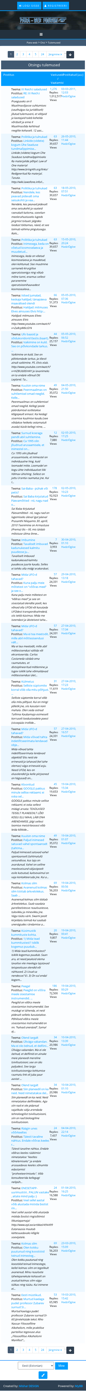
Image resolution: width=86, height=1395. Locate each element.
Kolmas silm (29, 883)
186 (54, 986)
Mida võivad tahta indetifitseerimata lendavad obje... (29, 741)
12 (55, 433)
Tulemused (54, 42)
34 (55, 1037)
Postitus (8, 75)
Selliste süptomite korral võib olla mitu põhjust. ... (30, 689)
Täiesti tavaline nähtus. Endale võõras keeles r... (30, 1140)
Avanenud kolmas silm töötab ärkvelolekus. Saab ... (29, 891)
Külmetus (27, 681)
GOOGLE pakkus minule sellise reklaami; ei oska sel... (28, 792)
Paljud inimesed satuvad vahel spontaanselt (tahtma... (29, 844)
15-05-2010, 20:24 (68, 241)
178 (54, 488)
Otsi (42, 42)
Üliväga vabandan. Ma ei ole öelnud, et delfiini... (29, 1044)
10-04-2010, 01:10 (68, 1086)
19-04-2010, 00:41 (68, 932)
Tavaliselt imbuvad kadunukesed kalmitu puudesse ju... (29, 548)
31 (55, 681)
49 (55, 385)
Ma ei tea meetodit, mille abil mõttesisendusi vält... (30, 638)
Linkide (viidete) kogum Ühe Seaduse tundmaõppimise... (27, 145)
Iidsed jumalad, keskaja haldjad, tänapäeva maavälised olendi (29, 299)
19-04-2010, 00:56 (68, 884)
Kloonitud (27, 784)
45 (55, 784)
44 (55, 334)
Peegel (25, 986)
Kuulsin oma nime (33, 385)
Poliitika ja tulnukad (34, 137)
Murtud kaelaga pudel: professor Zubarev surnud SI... (27, 1303)
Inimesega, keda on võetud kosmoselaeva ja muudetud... (30, 248)
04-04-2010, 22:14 (68, 1130)
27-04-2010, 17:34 (68, 627)
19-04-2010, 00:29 (68, 987)
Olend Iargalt (29, 1038)
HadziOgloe (68, 96)
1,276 (53, 89)
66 (55, 295)
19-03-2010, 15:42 (68, 1296)
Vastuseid (57, 75)
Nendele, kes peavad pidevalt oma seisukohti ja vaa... (25, 196)
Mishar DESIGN (29, 1386)
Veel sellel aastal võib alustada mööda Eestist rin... (29, 1204)
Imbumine (28, 540)
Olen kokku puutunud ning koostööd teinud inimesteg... (28, 1251)
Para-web (32, 42)
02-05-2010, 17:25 (68, 434)
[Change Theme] (43, 1375)
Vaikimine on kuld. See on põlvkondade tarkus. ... (29, 346)
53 (55, 1294)
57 (55, 574)
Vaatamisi (57, 83)
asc (80, 75)
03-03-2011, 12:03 (68, 91)
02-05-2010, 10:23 (68, 490)
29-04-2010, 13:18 (68, 576)
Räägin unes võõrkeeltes (24, 1130)
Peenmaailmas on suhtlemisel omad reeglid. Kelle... (29, 394)
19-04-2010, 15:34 (68, 786)
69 (55, 883)
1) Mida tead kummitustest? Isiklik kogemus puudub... (25, 943)
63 (55, 136)
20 (55, 930)
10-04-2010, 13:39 (68, 1039)
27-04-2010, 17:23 (68, 683)
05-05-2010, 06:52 (68, 336)
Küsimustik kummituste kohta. (23, 933)
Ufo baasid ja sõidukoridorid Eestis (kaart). (30, 336)
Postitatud (70, 75)
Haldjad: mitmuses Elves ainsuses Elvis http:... (29, 309)
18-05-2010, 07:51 (68, 190)
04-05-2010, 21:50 (68, 387)
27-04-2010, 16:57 (68, 730)
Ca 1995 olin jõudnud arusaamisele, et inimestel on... (27, 445)
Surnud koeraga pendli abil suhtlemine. (26, 435)
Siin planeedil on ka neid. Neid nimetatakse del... (30, 1091)
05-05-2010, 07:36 (68, 297)
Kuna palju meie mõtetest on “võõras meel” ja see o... (29, 587)
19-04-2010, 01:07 (68, 837)
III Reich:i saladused (34, 89)
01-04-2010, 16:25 (68, 1189)
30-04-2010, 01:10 (68, 541)
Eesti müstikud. (31, 1295)
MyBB (79, 1386)
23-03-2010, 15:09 (68, 1245)
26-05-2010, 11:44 (68, 138)
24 (42, 54)
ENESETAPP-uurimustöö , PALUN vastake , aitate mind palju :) (30, 1192)
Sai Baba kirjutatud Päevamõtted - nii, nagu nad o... (29, 500)
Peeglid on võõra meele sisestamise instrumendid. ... (28, 994)
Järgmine (54, 54)
